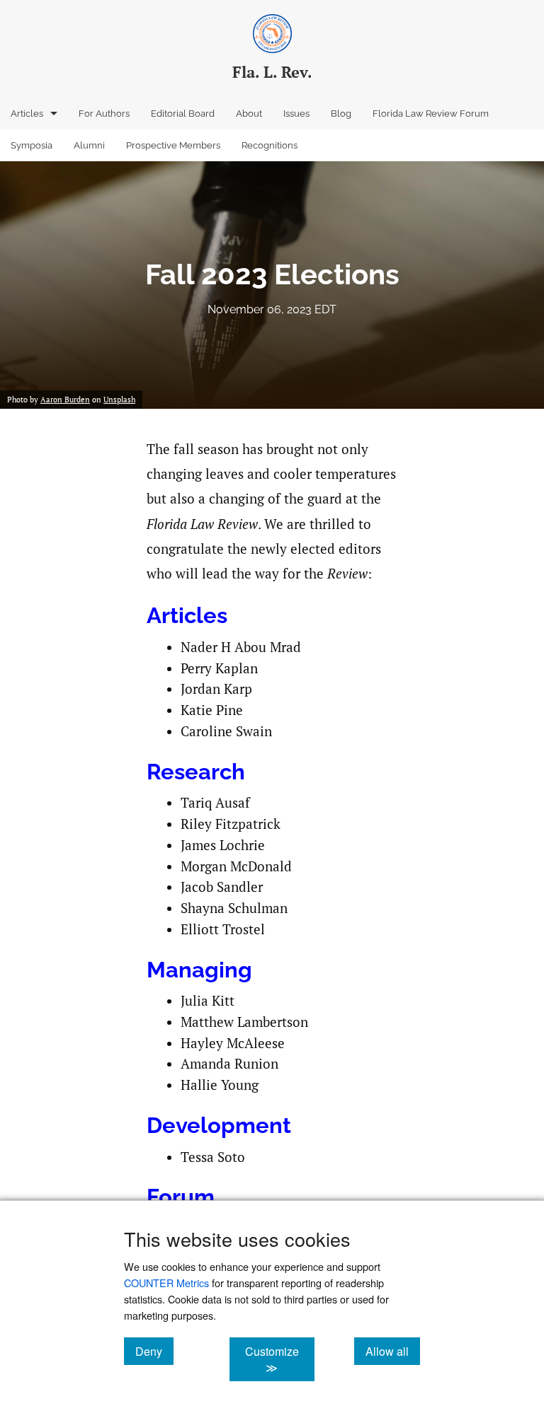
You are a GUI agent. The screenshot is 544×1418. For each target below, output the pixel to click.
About (249, 113)
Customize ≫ (279, 1359)
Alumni (89, 145)
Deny (154, 1350)
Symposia (31, 145)
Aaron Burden (65, 400)
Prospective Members (173, 145)
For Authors (104, 113)
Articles (27, 113)
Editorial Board (183, 113)
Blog (341, 113)
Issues (296, 113)
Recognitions (270, 145)
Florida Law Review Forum (431, 113)
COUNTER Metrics (166, 1282)
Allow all (393, 1350)
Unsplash (119, 400)
